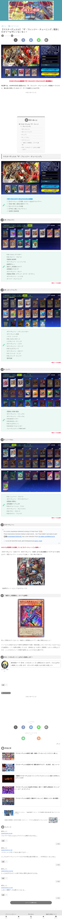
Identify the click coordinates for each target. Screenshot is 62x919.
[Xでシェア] (16, 40)
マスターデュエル (6, 692)
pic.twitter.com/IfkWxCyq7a (46, 536)
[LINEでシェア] (39, 40)
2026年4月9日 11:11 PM (7, 887)
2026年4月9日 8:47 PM (6, 850)
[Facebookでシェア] (23, 40)
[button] (46, 40)
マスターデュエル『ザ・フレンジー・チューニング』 (29, 125)
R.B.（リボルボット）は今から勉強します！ (31, 148)
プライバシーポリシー (10, 914)
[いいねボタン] (3, 685)
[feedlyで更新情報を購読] (23, 738)
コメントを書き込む (31, 902)
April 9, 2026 (38, 541)
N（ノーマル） (26, 137)
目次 (30, 120)
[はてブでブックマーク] (31, 40)
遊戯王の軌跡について (51, 914)
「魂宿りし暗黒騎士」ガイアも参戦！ (30, 143)
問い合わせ (31, 914)
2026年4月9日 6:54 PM (6, 833)
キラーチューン (26, 140)
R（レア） (24, 134)
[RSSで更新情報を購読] (39, 738)
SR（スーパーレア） (27, 132)
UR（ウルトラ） (26, 129)
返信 (59, 843)
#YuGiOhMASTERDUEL (14, 536)
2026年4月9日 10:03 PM (7, 871)
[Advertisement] (31, 104)
